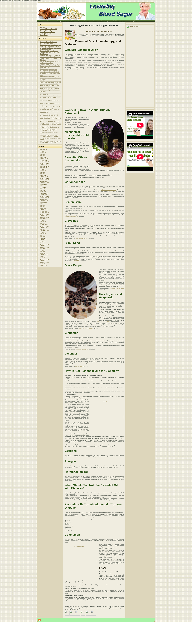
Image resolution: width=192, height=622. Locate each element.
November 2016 (44, 244)
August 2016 (43, 248)
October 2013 (43, 260)
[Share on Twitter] (72, 613)
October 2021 (43, 227)
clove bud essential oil (82, 238)
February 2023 (44, 209)
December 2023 (44, 196)
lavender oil (78, 366)
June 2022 (43, 221)
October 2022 (43, 215)
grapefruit (107, 321)
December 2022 (44, 212)
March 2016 (43, 253)
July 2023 (42, 203)
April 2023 (43, 206)
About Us (42, 27)
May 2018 (42, 235)
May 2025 (42, 172)
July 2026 (42, 151)
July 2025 (42, 169)
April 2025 (43, 173)
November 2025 (44, 163)
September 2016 (44, 247)
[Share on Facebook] (67, 613)
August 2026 (43, 149)
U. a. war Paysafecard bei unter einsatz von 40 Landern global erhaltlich (50, 141)
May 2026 (42, 154)
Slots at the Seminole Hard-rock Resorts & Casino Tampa (48, 42)
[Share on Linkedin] (88, 613)
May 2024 (42, 188)
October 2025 (43, 164)
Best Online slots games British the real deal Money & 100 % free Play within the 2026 (50, 97)
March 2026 (43, 157)
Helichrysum (100, 321)
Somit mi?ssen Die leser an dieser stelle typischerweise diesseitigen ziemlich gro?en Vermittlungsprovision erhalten (50, 137)
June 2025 (43, 170)
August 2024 (43, 184)
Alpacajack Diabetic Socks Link (48, 29)
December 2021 (44, 224)
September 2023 (44, 200)
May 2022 (42, 223)
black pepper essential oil (117, 288)
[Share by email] (93, 613)
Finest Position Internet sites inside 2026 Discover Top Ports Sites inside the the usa (50, 90)
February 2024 (44, 193)
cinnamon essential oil (82, 349)
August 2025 (43, 167)
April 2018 (43, 236)
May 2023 (42, 205)
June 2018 (43, 233)
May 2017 (42, 242)
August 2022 (43, 218)
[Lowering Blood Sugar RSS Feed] (39, 620)
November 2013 (44, 259)
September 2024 (44, 182)
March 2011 (43, 263)
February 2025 (44, 176)
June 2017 (43, 241)
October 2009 (43, 265)
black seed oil (75, 260)
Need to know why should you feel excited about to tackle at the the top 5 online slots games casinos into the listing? (50, 103)
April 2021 (43, 229)
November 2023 (44, 197)
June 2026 (43, 152)
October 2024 (43, 181)
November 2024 (44, 179)
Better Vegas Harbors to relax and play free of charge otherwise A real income (50, 81)
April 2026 (43, 155)
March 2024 (43, 191)
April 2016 (43, 251)
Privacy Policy (44, 35)
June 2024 (43, 187)
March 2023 (43, 208)
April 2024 (43, 190)
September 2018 (44, 230)
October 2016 (43, 245)
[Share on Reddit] (77, 613)
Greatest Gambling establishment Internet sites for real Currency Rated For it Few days (50, 52)
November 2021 (44, 226)
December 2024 (44, 178)
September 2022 (44, 217)
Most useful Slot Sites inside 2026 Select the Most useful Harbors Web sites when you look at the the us (49, 85)
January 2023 (43, 211)
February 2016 (44, 254)
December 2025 (44, 161)
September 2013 (44, 262)
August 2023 (43, 202)
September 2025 (44, 166)
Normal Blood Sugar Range (47, 32)
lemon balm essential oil (71, 216)
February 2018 (44, 238)
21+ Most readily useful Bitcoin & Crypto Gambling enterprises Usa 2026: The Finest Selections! (51, 66)
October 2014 (43, 256)
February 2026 (44, 158)
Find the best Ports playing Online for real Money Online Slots (50, 62)
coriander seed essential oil (108, 190)
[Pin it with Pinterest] (83, 613)
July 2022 (42, 220)
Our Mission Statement (46, 33)
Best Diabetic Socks (45, 30)
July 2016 (42, 250)
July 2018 (42, 232)
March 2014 (43, 257)
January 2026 (43, 160)
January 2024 (43, 194)
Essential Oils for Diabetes (99, 31)
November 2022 (44, 214)
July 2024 (42, 185)
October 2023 (43, 199)
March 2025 (43, 175)
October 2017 (43, 239)
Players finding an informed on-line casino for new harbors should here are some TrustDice (50, 78)
